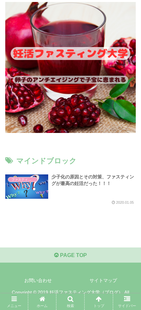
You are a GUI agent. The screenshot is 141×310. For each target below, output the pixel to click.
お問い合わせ (38, 280)
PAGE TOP (73, 255)
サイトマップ (103, 280)
